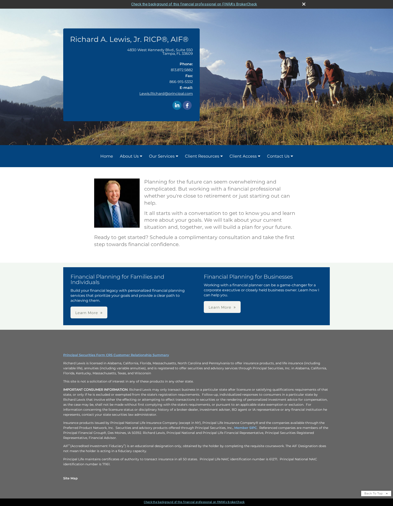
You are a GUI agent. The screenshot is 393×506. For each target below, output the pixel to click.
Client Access (243, 156)
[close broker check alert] (304, 4)
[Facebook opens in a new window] (187, 106)
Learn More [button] (86, 313)
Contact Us (278, 156)
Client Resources (202, 156)
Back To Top (374, 493)
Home (106, 156)
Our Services (162, 156)
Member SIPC (245, 428)
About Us (129, 156)
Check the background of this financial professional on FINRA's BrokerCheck (194, 4)
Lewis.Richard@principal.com (166, 93)
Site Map (70, 478)
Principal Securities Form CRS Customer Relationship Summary (116, 355)
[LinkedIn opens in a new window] (176, 106)
